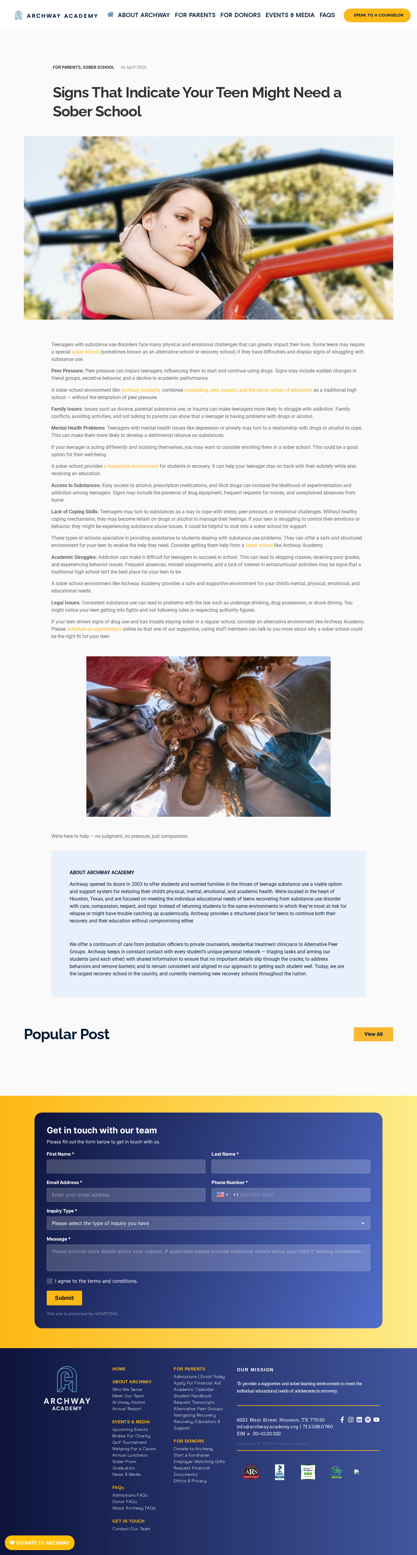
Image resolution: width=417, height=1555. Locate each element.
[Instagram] (351, 1420)
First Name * (60, 1154)
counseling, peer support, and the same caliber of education (248, 390)
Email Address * (64, 1182)
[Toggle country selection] (223, 1194)
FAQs (327, 15)
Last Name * (225, 1154)
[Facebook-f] (342, 1420)
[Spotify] (368, 1420)
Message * (59, 1239)
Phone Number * (230, 1182)
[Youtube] (376, 1420)
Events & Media (290, 15)
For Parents (195, 15)
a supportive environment (131, 466)
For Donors (240, 15)
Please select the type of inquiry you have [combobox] (100, 1223)
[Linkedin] (359, 1420)
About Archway (144, 15)
